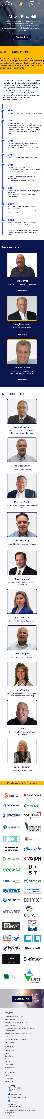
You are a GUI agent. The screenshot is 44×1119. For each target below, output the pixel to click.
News (7, 1076)
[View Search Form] (32, 4)
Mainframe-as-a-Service (14, 1017)
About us (8, 1053)
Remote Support (11, 1019)
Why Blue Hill (9, 1050)
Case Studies (9, 1079)
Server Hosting (10, 1025)
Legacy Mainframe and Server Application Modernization (20, 1029)
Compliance (9, 1056)
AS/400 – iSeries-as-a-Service (16, 1022)
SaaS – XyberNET (11, 1042)
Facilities (8, 1059)
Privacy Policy (10, 1068)
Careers (8, 1062)
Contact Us (9, 1065)
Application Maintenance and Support (18, 1034)
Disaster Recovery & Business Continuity (19, 1039)
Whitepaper (9, 1081)
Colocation (9, 1036)
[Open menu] (39, 4)
